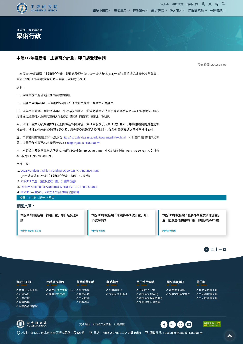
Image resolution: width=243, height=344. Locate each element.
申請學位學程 (55, 282)
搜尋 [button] (223, 4)
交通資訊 (84, 324)
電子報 (201, 282)
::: (1, 274)
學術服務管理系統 (149, 301)
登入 (203, 4)
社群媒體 (119, 324)
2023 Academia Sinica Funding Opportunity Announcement (60, 170)
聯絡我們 (192, 4)
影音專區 (84, 301)
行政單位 (139, 10)
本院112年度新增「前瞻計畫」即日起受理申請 (49, 218)
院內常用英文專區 (179, 294)
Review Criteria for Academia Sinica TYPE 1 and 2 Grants (59, 186)
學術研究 (157, 10)
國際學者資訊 (175, 282)
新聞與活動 (196, 10)
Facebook (164, 325)
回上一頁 (218, 249)
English (164, 4)
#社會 (32, 197)
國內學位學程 (57, 294)
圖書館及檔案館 (28, 306)
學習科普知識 (85, 282)
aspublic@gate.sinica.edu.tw (183, 332)
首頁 (22, 30)
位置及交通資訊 (28, 289)
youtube (189, 325)
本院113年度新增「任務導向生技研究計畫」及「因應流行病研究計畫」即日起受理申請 (191, 218)
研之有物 (84, 294)
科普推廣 (84, 289)
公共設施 (24, 298)
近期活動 (24, 294)
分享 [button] (217, 4)
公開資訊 (216, 10)
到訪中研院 (24, 282)
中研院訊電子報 (208, 298)
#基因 (51, 197)
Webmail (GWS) (148, 294)
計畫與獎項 (115, 289)
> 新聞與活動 (34, 30)
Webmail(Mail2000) (150, 298)
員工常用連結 (145, 282)
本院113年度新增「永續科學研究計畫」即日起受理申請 (120, 218)
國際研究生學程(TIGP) (62, 289)
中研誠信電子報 (208, 294)
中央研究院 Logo (37, 8)
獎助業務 (112, 282)
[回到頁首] (230, 336)
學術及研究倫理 (118, 294)
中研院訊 (84, 298)
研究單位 (120, 10)
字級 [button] (210, 4)
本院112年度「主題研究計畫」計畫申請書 (48, 181)
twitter (173, 325)
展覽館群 (24, 301)
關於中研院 (100, 10)
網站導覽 (177, 4)
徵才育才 (176, 10)
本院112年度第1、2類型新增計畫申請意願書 (50, 192)
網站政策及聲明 (102, 324)
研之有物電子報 (208, 289)
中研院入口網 (147, 289)
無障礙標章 (214, 324)
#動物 (41, 197)
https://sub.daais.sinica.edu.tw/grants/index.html (94, 137)
